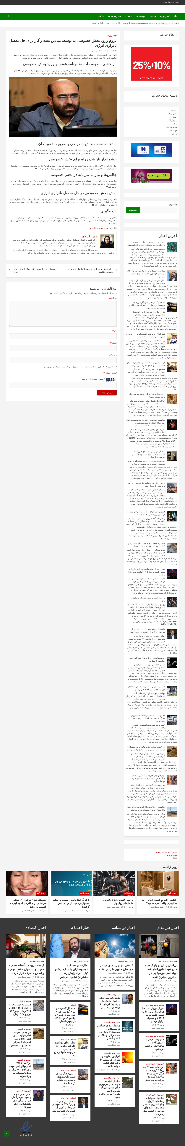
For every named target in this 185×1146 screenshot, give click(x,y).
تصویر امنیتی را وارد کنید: (92, 379)
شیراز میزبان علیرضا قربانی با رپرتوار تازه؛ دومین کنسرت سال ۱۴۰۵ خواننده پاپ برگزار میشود (146, 572)
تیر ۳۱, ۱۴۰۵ (128, 973)
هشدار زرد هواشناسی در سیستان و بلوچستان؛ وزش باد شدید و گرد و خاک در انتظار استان (108, 1032)
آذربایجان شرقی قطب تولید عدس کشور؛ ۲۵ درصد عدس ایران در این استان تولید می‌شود (20, 1038)
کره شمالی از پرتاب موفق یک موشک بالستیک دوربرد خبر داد (35, 270)
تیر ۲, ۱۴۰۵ (41, 910)
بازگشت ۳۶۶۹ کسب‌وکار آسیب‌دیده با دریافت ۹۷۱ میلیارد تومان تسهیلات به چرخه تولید (20, 1069)
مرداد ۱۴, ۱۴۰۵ (158, 1025)
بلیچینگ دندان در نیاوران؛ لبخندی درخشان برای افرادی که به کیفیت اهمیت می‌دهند (28, 903)
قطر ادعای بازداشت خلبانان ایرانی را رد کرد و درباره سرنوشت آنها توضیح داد (65, 1049)
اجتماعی (173, 110)
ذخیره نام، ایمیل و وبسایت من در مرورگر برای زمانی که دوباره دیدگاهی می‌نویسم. (78, 367)
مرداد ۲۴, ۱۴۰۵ (171, 907)
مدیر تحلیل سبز (98, 50)
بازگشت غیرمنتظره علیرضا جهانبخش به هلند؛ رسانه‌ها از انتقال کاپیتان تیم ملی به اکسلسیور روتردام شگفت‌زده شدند (145, 423)
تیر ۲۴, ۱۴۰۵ (115, 1011)
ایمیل (113, 343)
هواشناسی (140, 16)
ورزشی (153, 16)
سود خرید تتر (171, 855)
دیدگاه (113, 298)
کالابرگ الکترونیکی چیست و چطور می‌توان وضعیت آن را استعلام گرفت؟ (71, 903)
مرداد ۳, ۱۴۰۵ (25, 1079)
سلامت (101, 16)
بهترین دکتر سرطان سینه (166, 852)
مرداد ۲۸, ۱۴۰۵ (82, 981)
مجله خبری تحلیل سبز (98, 228)
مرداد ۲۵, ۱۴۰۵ (69, 1028)
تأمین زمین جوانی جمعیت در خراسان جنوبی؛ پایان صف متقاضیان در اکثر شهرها (21, 1100)
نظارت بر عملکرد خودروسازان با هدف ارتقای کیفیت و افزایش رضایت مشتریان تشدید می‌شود (146, 273)
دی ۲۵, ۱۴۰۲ (111, 50)
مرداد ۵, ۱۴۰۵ (158, 1083)
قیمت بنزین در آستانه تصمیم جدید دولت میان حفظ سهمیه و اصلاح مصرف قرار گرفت (26, 969)
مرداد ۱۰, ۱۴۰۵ (127, 907)
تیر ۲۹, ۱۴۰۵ (159, 1118)
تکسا (175, 858)
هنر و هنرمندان (114, 16)
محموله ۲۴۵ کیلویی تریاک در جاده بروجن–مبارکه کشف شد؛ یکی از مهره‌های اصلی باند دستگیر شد (146, 718)
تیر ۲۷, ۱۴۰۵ (26, 1110)
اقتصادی (128, 16)
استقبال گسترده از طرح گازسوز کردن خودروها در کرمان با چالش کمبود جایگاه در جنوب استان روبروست (147, 305)
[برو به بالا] (6, 1134)
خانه (175, 16)
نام (114, 331)
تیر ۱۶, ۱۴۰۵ (84, 910)
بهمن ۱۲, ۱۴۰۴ (114, 1101)
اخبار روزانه (165, 16)
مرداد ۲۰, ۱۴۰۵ (171, 981)
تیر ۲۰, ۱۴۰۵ (115, 1042)
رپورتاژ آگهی (172, 120)
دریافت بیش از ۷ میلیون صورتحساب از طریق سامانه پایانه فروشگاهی (90, 270)
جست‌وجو (173, 204)
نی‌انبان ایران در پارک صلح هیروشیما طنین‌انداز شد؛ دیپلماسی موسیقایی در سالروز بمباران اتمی (148, 454)
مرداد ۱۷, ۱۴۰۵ (69, 1087)
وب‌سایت (113, 355)
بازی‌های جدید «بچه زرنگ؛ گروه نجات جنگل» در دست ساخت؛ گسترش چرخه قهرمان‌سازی (148, 778)
